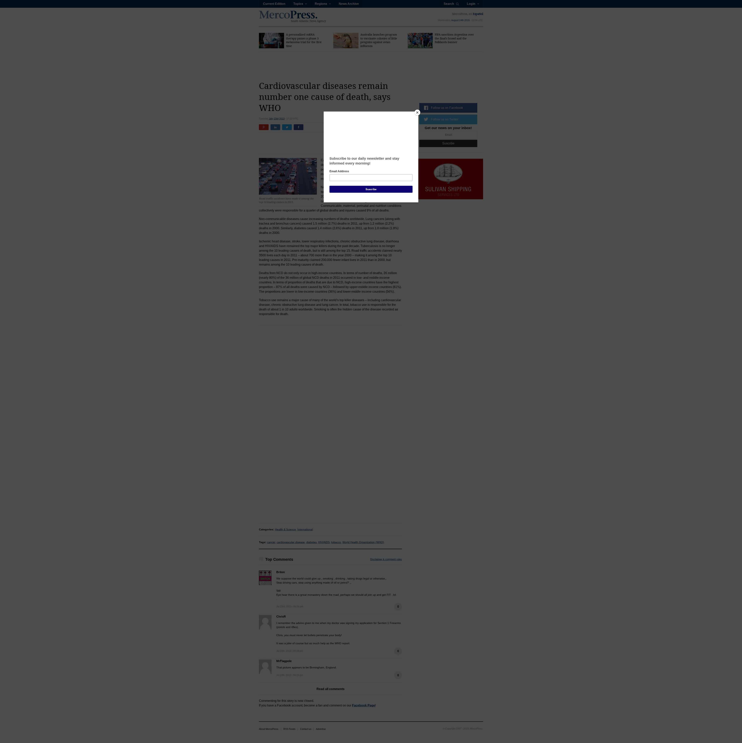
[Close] (417, 112)
